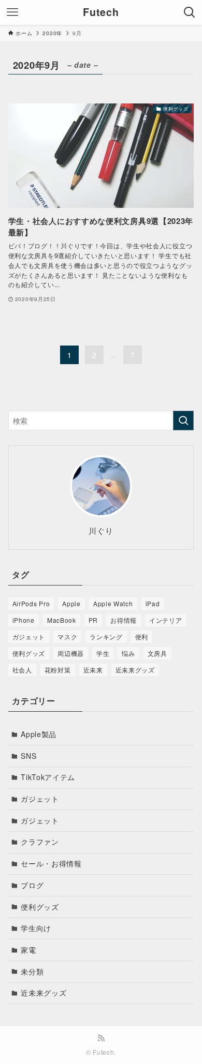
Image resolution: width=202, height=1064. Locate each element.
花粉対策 (58, 669)
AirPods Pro (31, 603)
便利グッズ (29, 653)
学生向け (36, 928)
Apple (71, 603)
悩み (128, 653)
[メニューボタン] (12, 12)
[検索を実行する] (183, 420)
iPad (153, 603)
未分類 (32, 971)
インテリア (165, 620)
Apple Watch (113, 603)
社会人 (22, 669)
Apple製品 (38, 734)
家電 (28, 950)
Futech (101, 12)
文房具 (157, 653)
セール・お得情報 (51, 863)
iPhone (23, 620)
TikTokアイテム (48, 777)
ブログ (32, 885)
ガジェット (29, 636)
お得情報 (123, 620)
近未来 (93, 669)
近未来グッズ (135, 669)
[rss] (101, 1038)
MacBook (61, 620)
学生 (102, 653)
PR (93, 620)
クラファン (40, 841)
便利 (141, 636)
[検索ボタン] (189, 12)
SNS (28, 756)
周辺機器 (70, 653)
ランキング (106, 636)
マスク (67, 636)
